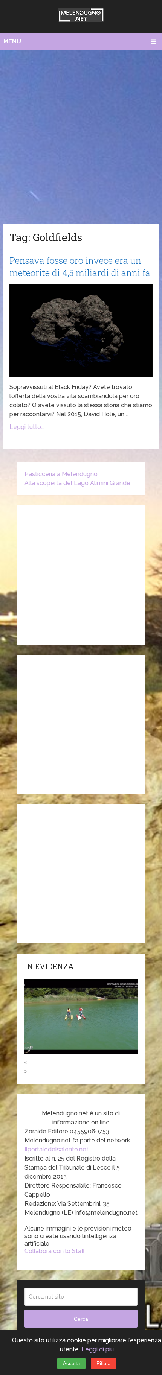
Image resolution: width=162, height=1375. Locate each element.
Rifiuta (103, 1363)
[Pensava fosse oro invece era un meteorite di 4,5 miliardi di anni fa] (81, 330)
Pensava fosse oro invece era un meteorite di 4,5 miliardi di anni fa (79, 266)
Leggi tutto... (26, 426)
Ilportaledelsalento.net (56, 1149)
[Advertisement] (81, 135)
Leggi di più (97, 1349)
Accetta (71, 1363)
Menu (12, 41)
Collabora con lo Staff (54, 1251)
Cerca (81, 1319)
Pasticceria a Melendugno (61, 474)
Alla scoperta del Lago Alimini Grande (77, 483)
